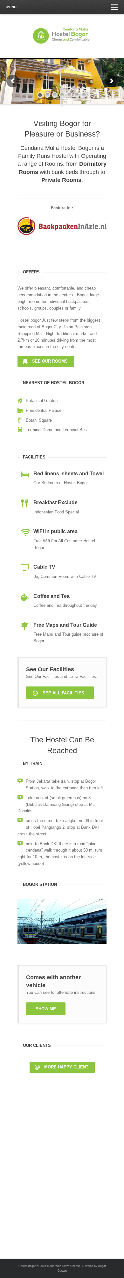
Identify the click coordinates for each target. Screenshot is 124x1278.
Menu (11, 7)
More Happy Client (66, 1067)
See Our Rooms (50, 361)
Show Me (46, 1009)
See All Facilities (63, 693)
